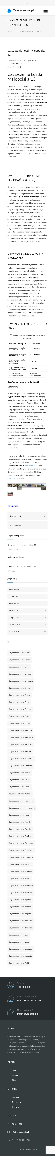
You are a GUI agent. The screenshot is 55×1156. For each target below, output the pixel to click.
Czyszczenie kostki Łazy (19, 935)
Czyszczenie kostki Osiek (19, 780)
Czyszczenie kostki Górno (19, 723)
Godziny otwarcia (26, 997)
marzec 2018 (27, 632)
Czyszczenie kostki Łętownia (20, 956)
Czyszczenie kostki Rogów (19, 815)
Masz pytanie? (25, 1010)
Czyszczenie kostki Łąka (19, 942)
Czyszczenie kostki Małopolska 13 (21, 545)
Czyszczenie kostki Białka (19, 653)
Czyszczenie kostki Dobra (19, 702)
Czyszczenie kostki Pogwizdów (21, 801)
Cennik (15, 1075)
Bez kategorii (27, 516)
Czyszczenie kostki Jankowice (21, 737)
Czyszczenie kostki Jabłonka (20, 730)
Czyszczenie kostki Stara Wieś (21, 850)
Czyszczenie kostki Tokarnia (20, 864)
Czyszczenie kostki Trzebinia (20, 871)
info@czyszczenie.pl (28, 1014)
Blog (14, 1080)
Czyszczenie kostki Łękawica (20, 949)
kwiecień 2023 (27, 603)
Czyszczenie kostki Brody (19, 667)
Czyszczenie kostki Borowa (20, 660)
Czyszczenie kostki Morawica (20, 766)
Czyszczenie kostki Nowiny (19, 773)
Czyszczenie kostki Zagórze (20, 914)
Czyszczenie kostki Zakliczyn (20, 921)
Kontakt (15, 1107)
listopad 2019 (27, 618)
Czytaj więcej (12, 506)
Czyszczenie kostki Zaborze (20, 907)
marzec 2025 (27, 596)
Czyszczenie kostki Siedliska (20, 836)
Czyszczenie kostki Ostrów (19, 787)
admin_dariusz (16, 63)
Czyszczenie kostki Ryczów (20, 829)
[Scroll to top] (50, 1151)
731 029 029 (30, 466)
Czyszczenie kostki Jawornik (20, 752)
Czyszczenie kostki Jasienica (20, 744)
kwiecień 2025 (27, 589)
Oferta (14, 1071)
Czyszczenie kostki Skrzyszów (21, 843)
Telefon (21, 983)
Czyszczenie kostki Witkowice (21, 886)
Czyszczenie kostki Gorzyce (20, 709)
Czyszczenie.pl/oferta (16, 478)
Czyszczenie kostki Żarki (19, 963)
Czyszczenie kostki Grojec (19, 716)
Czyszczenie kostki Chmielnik (20, 688)
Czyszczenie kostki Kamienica (21, 759)
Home (10, 31)
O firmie (15, 1097)
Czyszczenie (31, 60)
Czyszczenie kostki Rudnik (19, 822)
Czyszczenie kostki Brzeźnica (21, 681)
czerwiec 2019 (27, 625)
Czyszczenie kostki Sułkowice (21, 857)
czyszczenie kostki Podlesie (20, 794)
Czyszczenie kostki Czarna (19, 695)
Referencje (16, 1102)
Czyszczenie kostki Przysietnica (21, 808)
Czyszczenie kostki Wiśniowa (20, 893)
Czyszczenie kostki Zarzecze (20, 928)
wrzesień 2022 (27, 610)
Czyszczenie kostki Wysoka (20, 900)
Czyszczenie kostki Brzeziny (20, 674)
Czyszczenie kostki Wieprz (19, 878)
